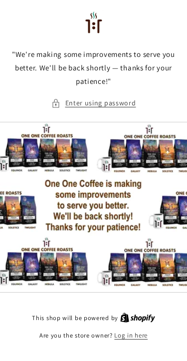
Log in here (131, 335)
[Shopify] (137, 318)
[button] (93, 103)
